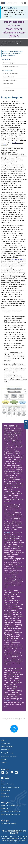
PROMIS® (7, 532)
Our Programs (5, 743)
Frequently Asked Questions (10, 787)
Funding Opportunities (10, 73)
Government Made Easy (8, 823)
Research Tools (8, 83)
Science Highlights (9, 63)
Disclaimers (5, 796)
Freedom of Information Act (10, 805)
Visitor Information (7, 784)
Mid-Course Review (9, 90)
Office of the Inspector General (11, 811)
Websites (6, 87)
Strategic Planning (7, 753)
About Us (4, 759)
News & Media (5, 750)
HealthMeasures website (12, 701)
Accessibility (5, 793)
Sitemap (3, 762)
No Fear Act (5, 808)
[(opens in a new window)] (7, 772)
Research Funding (6, 746)
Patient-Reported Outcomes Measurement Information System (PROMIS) (12, 53)
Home (3, 740)
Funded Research (8, 77)
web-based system (18, 259)
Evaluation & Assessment (9, 756)
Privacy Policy (5, 790)
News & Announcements (11, 66)
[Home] (10, 3)
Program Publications (10, 80)
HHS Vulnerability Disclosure (10, 814)
